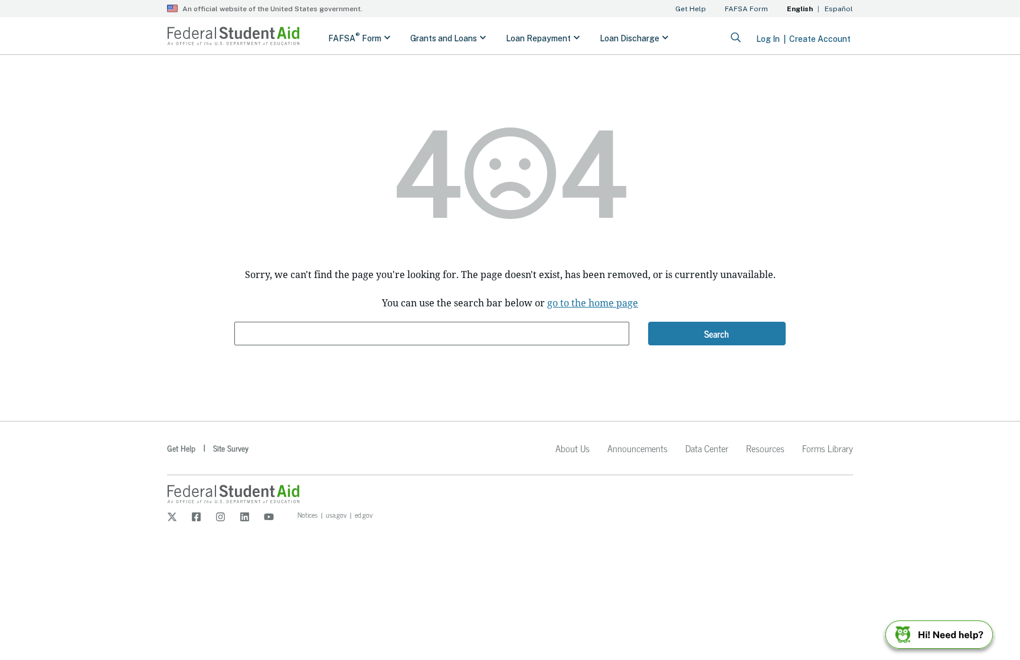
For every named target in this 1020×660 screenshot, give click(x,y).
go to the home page (592, 302)
